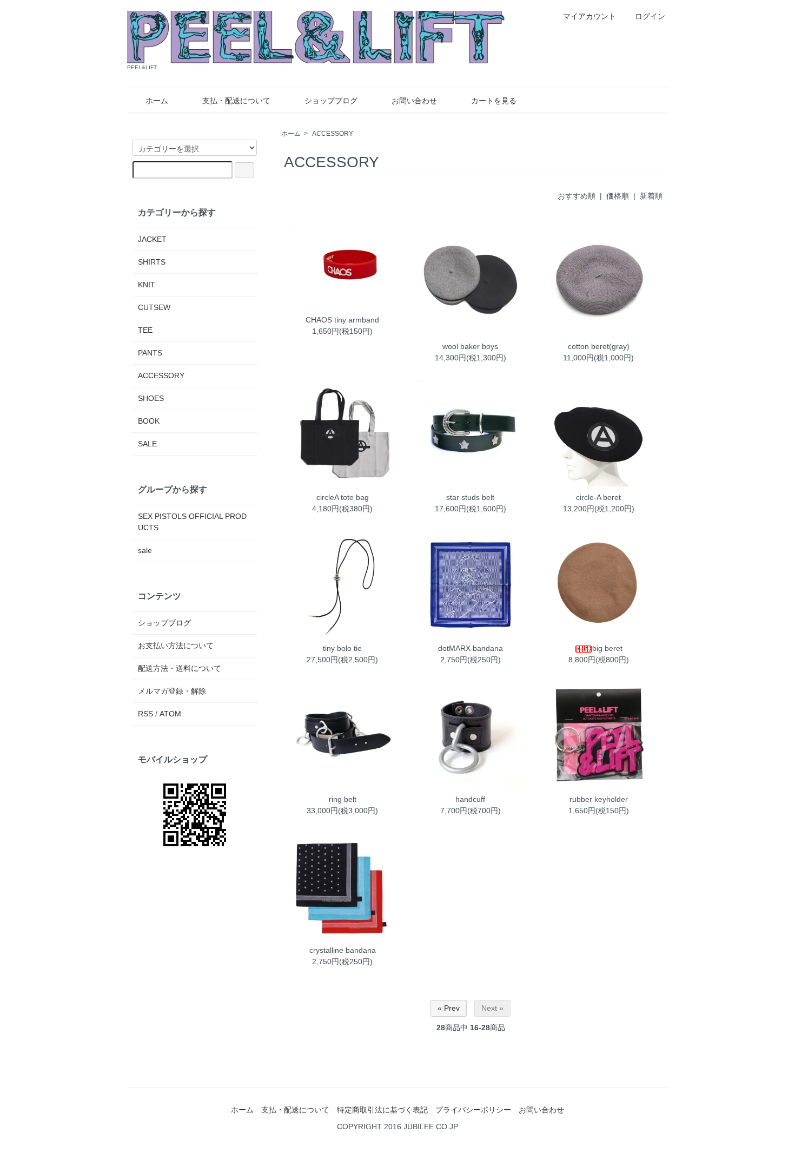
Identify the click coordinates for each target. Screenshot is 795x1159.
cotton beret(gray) (599, 346)
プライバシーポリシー (473, 1109)
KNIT (146, 284)
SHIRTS (151, 262)
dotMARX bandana (470, 648)
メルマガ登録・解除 (172, 691)
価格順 (617, 196)
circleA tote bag (342, 497)
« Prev (449, 1008)
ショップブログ (330, 100)
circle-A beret (598, 497)
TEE (145, 330)
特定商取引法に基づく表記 (382, 1109)
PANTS (150, 352)
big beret (607, 648)
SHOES (151, 398)
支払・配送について (236, 100)
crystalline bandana (342, 950)
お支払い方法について (176, 645)
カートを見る (493, 100)
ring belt (342, 799)
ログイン (650, 16)
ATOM (170, 713)
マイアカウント (589, 16)
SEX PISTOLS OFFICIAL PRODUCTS (192, 522)
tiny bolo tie (342, 648)
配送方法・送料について (179, 668)
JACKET (152, 239)
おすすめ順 (576, 196)
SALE (147, 443)
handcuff (470, 799)
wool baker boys (470, 346)
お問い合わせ (414, 100)
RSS (145, 713)
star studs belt (470, 497)
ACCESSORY (332, 133)
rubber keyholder (598, 799)
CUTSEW (154, 307)
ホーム (156, 100)
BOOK (149, 421)
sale (145, 550)
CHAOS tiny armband (342, 319)
